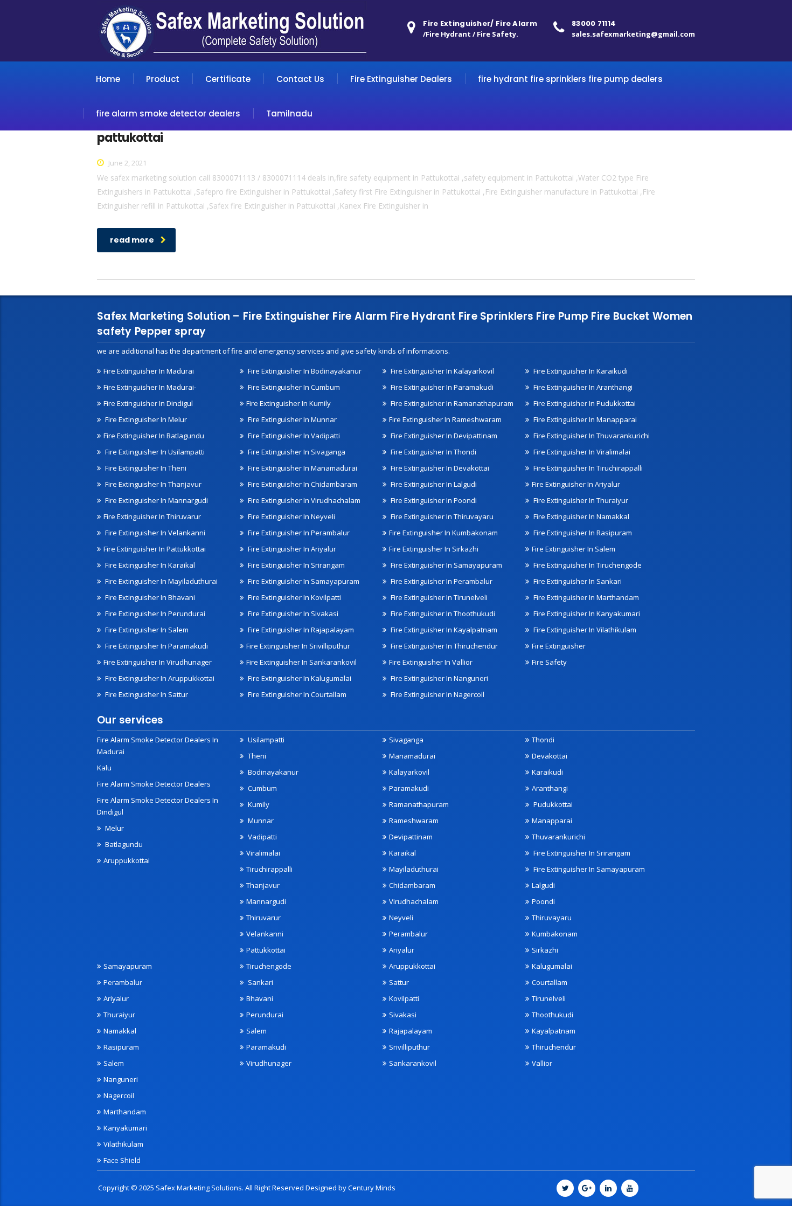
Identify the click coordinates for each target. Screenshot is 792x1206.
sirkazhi (545, 950)
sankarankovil (412, 1063)
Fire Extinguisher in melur (145, 419)
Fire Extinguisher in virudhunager (157, 662)
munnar (260, 820)
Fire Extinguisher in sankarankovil (301, 662)
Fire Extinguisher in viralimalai (581, 452)
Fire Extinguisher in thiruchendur (443, 646)
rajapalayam (410, 1031)
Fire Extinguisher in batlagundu (153, 435)
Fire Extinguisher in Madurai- (149, 387)
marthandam (124, 1112)
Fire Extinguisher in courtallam (296, 694)
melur (113, 828)
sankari (259, 982)
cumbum (261, 788)
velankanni (264, 934)
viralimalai (263, 853)
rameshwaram (414, 820)
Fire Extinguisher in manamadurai (301, 468)
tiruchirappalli (269, 869)
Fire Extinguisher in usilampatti (154, 452)
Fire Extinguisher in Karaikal (149, 565)
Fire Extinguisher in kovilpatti (293, 597)
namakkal (119, 1031)
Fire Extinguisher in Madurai (148, 371)
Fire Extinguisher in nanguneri (438, 678)
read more (132, 240)
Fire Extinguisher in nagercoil (436, 694)
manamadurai (412, 756)
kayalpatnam (553, 1031)
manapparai (552, 820)
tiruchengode (268, 966)
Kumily (257, 804)
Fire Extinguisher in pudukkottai (584, 403)
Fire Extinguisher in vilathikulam (584, 630)
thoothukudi (552, 1014)
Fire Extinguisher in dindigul (148, 403)
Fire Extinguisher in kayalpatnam (443, 630)
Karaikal (402, 853)
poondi (543, 901)
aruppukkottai (126, 860)
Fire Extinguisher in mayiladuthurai (160, 581)
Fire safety (549, 662)
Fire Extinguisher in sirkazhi (433, 549)
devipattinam (411, 837)
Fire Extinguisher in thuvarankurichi (591, 435)
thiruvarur (263, 917)
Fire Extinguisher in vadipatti (293, 435)
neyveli (401, 917)
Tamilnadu (289, 113)
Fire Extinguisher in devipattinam (443, 435)
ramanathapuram (419, 804)
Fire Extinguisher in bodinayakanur (304, 371)
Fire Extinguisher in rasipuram (582, 532)
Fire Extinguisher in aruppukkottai (158, 678)
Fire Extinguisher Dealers (401, 79)
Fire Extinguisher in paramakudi (441, 387)
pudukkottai (552, 804)
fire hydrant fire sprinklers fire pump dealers (570, 79)
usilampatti (265, 740)
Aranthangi (550, 788)
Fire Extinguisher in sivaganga (295, 452)
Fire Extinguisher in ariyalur (576, 484)
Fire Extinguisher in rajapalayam (300, 630)
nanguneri (120, 1079)
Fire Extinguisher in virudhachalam (303, 500)
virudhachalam (414, 901)
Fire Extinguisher (559, 646)
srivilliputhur (409, 1047)
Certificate (228, 79)
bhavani (259, 998)
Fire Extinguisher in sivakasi (292, 613)
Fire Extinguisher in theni (144, 468)
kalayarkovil (409, 772)
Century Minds (371, 1188)
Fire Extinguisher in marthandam (585, 597)
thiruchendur (554, 1047)
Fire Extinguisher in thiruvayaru (441, 516)
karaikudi (547, 772)
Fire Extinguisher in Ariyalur (291, 549)
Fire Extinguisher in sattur (145, 694)
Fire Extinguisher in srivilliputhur (298, 646)
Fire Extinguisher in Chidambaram (301, 484)
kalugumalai (552, 966)
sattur (399, 982)
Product (162, 79)
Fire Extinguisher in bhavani (149, 597)
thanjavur (263, 885)
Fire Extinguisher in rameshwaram (445, 419)
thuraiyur (119, 1014)
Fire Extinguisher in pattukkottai (154, 549)
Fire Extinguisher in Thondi (432, 452)
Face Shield (122, 1160)
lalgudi (543, 885)
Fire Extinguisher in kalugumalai (298, 678)
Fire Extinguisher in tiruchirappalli (587, 468)
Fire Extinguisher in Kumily (288, 403)
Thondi (543, 740)
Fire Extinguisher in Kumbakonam (443, 532)
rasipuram (121, 1047)
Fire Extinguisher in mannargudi (155, 500)
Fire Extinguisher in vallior (431, 662)
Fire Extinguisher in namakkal (580, 516)
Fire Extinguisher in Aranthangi (582, 387)
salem (113, 1063)
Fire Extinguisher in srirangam (295, 565)
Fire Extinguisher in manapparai (584, 419)
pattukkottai (266, 950)
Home (108, 79)
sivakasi (402, 1014)
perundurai (264, 1014)
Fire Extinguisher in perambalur (298, 532)
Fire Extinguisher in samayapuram (302, 581)
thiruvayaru (552, 917)
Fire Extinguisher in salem (573, 549)
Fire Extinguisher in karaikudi (580, 371)
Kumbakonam (555, 934)
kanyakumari (125, 1128)
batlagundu (123, 844)
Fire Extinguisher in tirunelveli (438, 597)
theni (256, 756)
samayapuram (127, 966)
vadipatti (261, 837)
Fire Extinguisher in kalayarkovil (441, 371)
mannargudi (266, 901)
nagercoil (118, 1095)
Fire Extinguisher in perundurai (154, 613)
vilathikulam (123, 1144)
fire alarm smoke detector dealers (168, 113)
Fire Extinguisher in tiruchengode (587, 565)
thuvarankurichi (558, 837)
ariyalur (116, 998)
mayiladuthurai (414, 869)
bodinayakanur (272, 772)
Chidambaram (412, 885)
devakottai (549, 756)
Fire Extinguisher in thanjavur (152, 484)
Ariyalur (401, 950)
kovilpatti (404, 998)
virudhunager (268, 1063)
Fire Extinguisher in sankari (577, 581)
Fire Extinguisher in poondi (433, 500)
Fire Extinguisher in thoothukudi (442, 613)
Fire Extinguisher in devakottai (439, 468)
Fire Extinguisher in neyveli (290, 516)
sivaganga (406, 740)
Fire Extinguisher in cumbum (293, 387)
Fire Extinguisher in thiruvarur (152, 516)
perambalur (408, 934)
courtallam (549, 982)
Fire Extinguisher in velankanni (154, 532)
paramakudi (409, 788)
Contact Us (300, 79)
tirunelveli (549, 998)
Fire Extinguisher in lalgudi (433, 484)
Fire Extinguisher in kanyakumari (586, 613)
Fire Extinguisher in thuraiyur (580, 500)
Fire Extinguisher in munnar (291, 419)
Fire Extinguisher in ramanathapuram (451, 403)
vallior (542, 1063)
